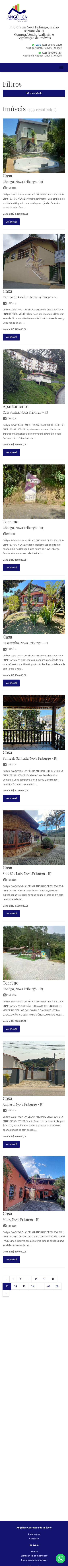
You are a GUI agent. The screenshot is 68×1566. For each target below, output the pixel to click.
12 (53, 1279)
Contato (34, 1538)
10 (36, 1279)
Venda (34, 1551)
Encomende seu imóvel (34, 1560)
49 (48, 1286)
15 (24, 1286)
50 (57, 1286)
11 (44, 1279)
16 (32, 1286)
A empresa (34, 1534)
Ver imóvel (11, 221)
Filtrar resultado (34, 93)
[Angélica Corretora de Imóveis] (34, 13)
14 (15, 1286)
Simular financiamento (34, 1555)
